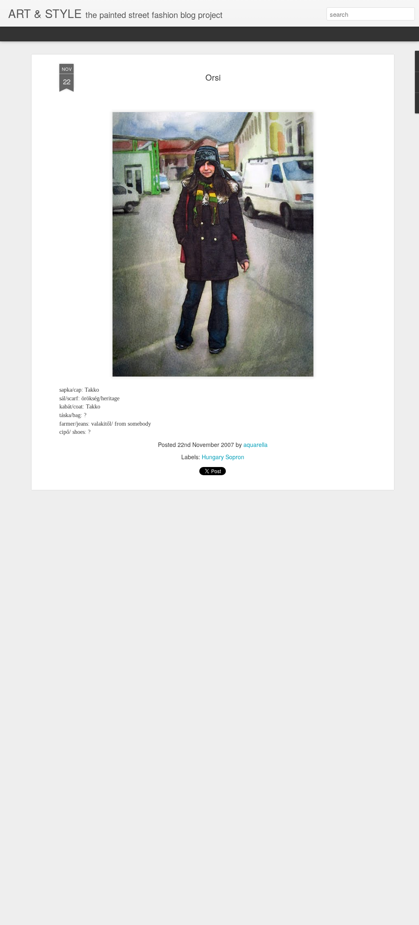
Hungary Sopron (223, 457)
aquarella (255, 444)
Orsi (213, 77)
